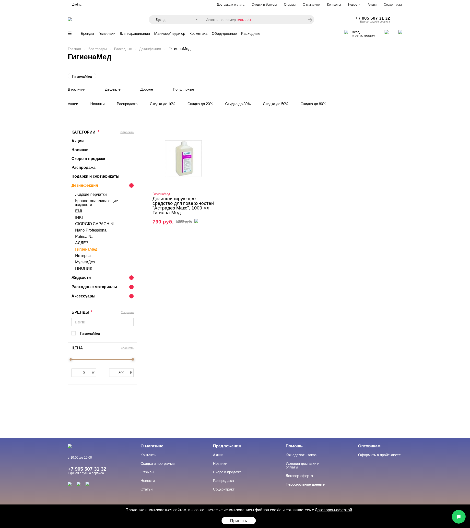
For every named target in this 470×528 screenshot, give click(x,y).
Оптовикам (369, 446)
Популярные (183, 89)
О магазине (311, 4)
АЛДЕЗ (81, 243)
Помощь (294, 446)
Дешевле (112, 89)
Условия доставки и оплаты (302, 465)
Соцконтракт (393, 4)
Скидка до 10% (162, 104)
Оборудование (224, 33)
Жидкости (81, 277)
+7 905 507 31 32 (372, 18)
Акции (372, 4)
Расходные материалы (94, 287)
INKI (79, 218)
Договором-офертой (333, 510)
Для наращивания (135, 33)
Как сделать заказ (301, 455)
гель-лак (244, 20)
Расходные (250, 33)
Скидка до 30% (238, 104)
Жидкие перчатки (91, 194)
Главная (74, 49)
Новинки (97, 104)
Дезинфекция (150, 49)
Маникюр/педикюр (169, 33)
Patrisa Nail (85, 237)
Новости (354, 4)
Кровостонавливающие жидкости (96, 203)
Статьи (147, 489)
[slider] (71, 359)
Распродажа (127, 104)
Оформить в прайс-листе (379, 455)
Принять (238, 520)
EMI (78, 211)
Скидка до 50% (275, 104)
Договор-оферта (299, 476)
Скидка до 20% (200, 104)
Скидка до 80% (313, 104)
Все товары (97, 49)
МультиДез (85, 262)
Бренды (87, 33)
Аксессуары (83, 296)
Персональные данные (305, 484)
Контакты (334, 4)
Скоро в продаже (88, 159)
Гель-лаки (106, 33)
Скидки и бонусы (264, 4)
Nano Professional (91, 230)
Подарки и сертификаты (95, 176)
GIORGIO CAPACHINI (94, 224)
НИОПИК (83, 268)
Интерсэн (84, 256)
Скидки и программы (158, 463)
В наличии (76, 89)
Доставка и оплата (230, 4)
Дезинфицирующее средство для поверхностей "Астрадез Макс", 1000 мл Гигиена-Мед (183, 205)
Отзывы (289, 4)
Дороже (146, 89)
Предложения (227, 446)
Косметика (198, 33)
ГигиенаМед (82, 76)
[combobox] (175, 20)
